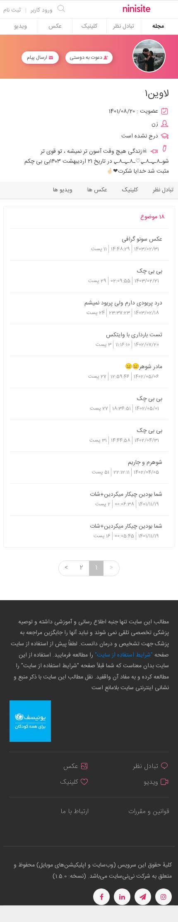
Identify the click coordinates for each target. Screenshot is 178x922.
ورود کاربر (42, 10)
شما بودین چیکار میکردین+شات (126, 494)
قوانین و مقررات (148, 811)
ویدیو (20, 26)
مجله (158, 26)
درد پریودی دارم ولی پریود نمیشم (123, 303)
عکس (54, 26)
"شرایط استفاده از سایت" (123, 655)
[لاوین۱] (149, 56)
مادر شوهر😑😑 (143, 366)
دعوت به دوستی (86, 57)
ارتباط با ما (74, 811)
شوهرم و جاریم (145, 462)
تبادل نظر (123, 26)
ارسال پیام (37, 57)
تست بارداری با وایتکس (134, 334)
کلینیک (89, 26)
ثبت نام (12, 10)
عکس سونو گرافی (142, 239)
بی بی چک (149, 271)
